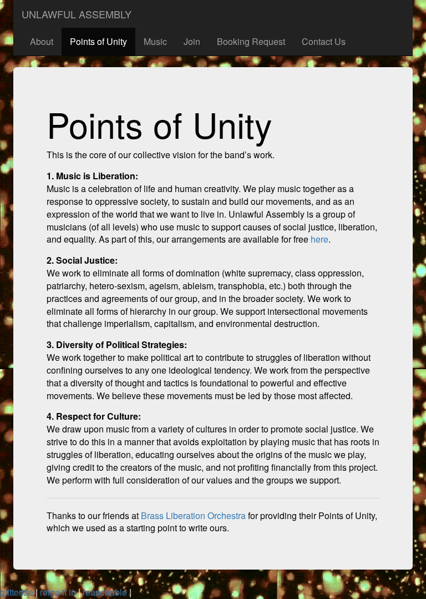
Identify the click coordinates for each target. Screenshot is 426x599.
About (41, 41)
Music (155, 41)
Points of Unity (98, 41)
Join (192, 41)
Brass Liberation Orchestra (193, 515)
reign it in (58, 592)
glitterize (16, 592)
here (319, 239)
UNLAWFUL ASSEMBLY (76, 14)
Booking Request (251, 41)
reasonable (105, 592)
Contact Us (324, 41)
